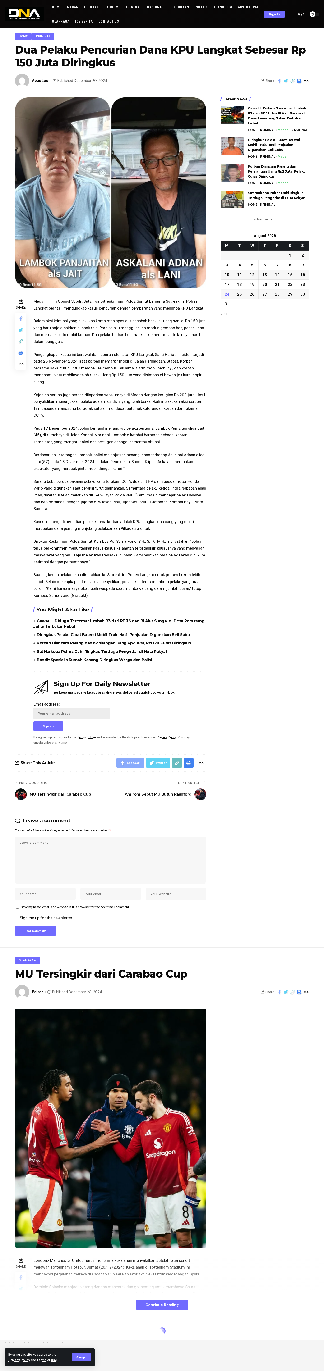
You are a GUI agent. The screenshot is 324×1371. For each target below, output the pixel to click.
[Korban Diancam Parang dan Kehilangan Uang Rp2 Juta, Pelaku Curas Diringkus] (232, 173)
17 (227, 284)
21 (277, 284)
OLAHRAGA (27, 960)
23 (302, 284)
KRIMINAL (43, 36)
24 (227, 294)
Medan (283, 130)
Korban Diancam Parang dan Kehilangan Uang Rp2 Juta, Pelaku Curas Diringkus (114, 643)
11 (239, 274)
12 (252, 274)
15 (290, 274)
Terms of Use (47, 1360)
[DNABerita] (24, 14)
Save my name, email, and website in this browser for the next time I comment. (75, 907)
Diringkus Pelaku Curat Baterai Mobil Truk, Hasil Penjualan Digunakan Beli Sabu (113, 635)
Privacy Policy (19, 1360)
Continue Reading (162, 1304)
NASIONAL (299, 130)
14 (277, 274)
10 (227, 274)
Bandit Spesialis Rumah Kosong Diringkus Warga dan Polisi (94, 660)
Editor (37, 991)
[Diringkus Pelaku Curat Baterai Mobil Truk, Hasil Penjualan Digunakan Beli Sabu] (232, 146)
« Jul (224, 314)
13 (264, 274)
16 (302, 274)
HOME (23, 36)
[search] (291, 14)
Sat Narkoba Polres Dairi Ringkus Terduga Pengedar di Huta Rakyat (102, 651)
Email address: (46, 704)
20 (264, 284)
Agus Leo (40, 80)
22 (290, 284)
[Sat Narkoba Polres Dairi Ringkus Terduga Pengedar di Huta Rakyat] (232, 199)
